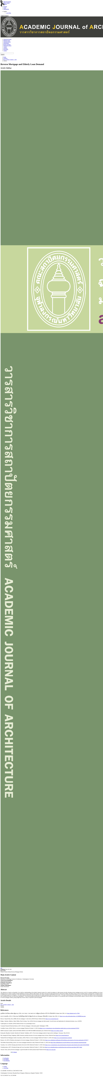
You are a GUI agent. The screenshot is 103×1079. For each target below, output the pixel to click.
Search (2, 54)
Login (4, 7)
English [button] (5, 11)
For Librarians (6, 1060)
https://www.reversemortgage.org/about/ (63, 1037)
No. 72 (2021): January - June (10, 59)
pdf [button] (1, 968)
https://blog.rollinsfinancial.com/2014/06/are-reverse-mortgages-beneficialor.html (68, 1042)
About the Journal (7, 39)
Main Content (6, 3)
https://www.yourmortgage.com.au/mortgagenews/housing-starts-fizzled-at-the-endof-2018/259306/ (67, 1044)
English (5, 1066)
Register (5, 6)
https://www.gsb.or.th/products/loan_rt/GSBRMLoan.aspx (73, 1016)
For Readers (6, 1058)
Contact (5, 50)
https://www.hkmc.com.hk (57, 1030)
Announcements (7, 41)
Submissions (6, 9)
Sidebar (5, 4)
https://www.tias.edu (50, 1049)
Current (5, 46)
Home (4, 57)
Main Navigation (7, 1)
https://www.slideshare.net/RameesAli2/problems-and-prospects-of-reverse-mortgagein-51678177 (66, 1040)
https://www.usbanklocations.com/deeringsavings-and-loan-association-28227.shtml (63, 1047)
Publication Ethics (7, 45)
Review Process (6, 44)
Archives (5, 48)
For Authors (6, 1059)
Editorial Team (6, 40)
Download (5, 49)
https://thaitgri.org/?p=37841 (73, 1013)
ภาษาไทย (8, 13)
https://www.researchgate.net (52, 1018)
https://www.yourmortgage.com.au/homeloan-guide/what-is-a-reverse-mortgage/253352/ (59, 1028)
